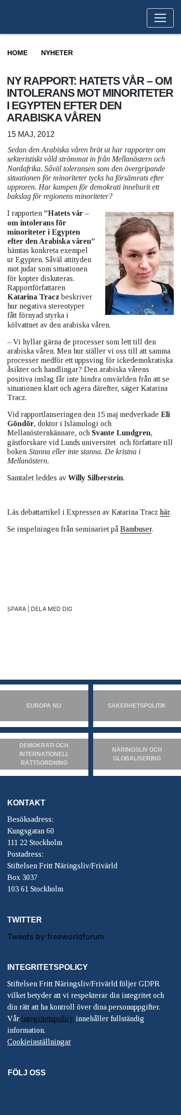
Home (17, 53)
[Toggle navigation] (160, 18)
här (164, 512)
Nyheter (57, 53)
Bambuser (136, 529)
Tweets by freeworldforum (55, 936)
